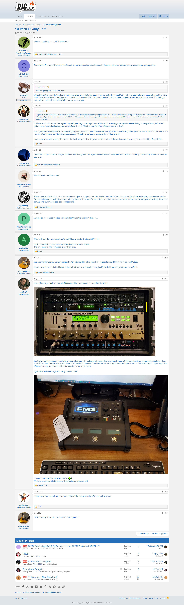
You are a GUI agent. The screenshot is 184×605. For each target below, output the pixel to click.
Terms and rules (135, 598)
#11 (166, 279)
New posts (19, 20)
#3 (167, 82)
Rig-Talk (43, 556)
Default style (22, 598)
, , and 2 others (49, 54)
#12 (166, 492)
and (48, 165)
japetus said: (40, 111)
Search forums (30, 20)
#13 (166, 513)
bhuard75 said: (41, 87)
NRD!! (25, 553)
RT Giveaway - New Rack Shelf (42, 576)
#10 (166, 258)
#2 (167, 61)
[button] (48, 16)
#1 (167, 37)
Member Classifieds (56, 548)
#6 (167, 171)
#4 (167, 106)
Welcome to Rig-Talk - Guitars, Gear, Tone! (56, 572)
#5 (167, 150)
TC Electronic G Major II (39, 561)
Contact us (124, 598)
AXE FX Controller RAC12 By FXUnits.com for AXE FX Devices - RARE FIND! (64, 546)
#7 (167, 192)
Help (156, 598)
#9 (167, 235)
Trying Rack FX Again (33, 569)
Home (19, 16)
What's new (42, 16)
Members (56, 16)
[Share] (163, 37)
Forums (29, 16)
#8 (167, 214)
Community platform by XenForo (92, 603)
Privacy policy (148, 598)
